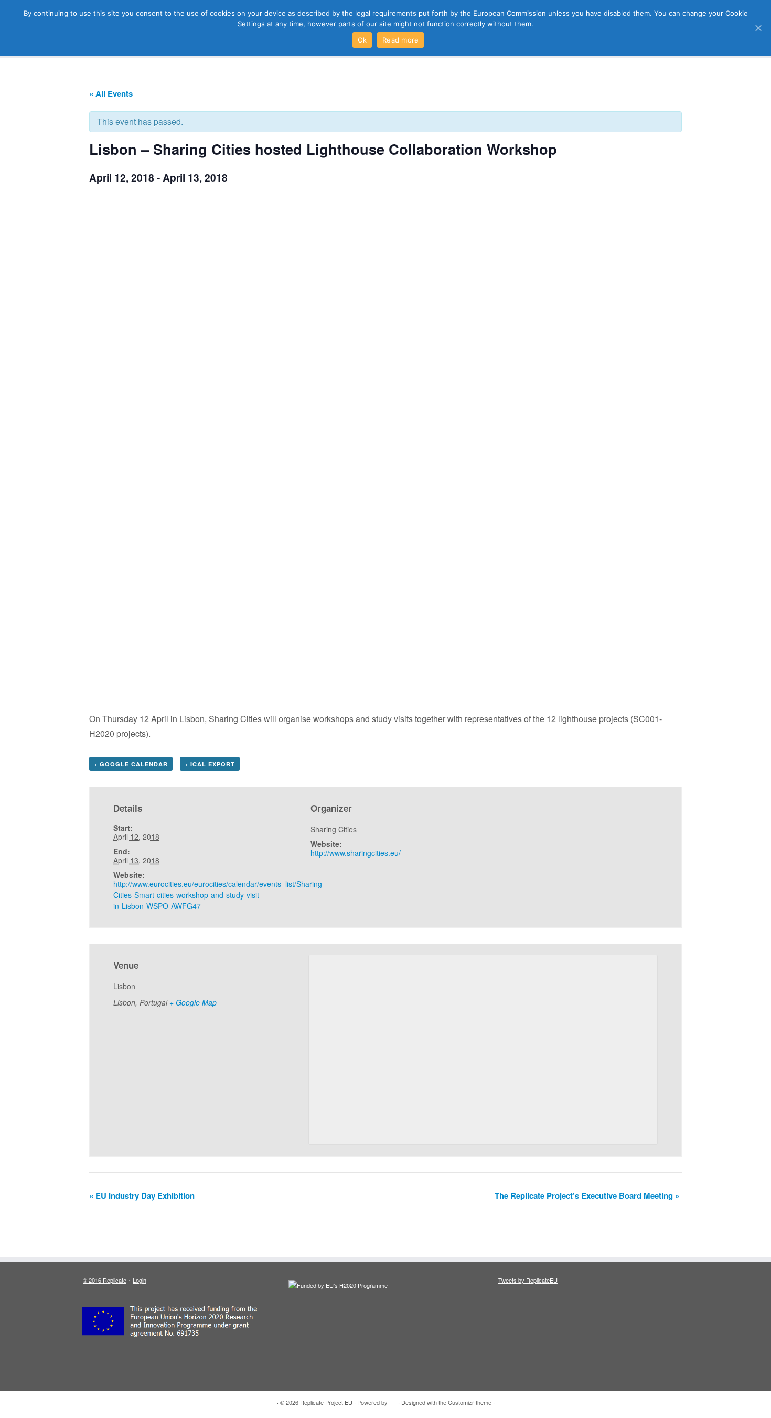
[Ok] (758, 28)
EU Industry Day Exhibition (142, 1195)
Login (139, 1280)
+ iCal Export (210, 764)
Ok (362, 40)
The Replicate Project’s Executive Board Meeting (587, 1195)
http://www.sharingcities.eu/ (355, 853)
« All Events (111, 93)
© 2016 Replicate (104, 1280)
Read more (400, 40)
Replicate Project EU (326, 1402)
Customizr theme (469, 1402)
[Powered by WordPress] (393, 1400)
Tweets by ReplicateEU (528, 1280)
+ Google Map (193, 1002)
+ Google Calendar (131, 764)
